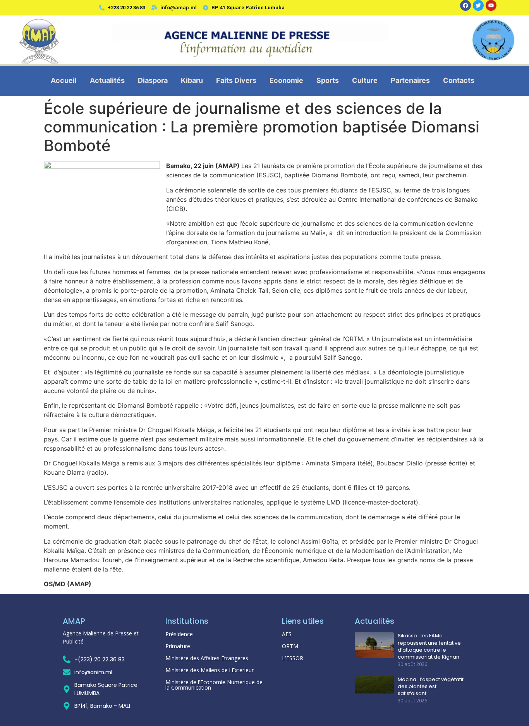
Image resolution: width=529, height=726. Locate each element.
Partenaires (410, 80)
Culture (365, 80)
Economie (286, 80)
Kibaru (192, 80)
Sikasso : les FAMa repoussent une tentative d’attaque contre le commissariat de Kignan (429, 646)
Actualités (107, 80)
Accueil (64, 80)
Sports (327, 80)
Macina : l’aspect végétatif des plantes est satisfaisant (431, 686)
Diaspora (153, 80)
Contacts (458, 80)
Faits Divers (236, 80)
